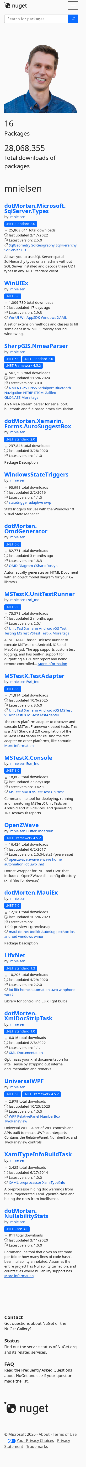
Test (20, 628)
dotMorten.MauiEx (31, 892)
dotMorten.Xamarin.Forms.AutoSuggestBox (37, 423)
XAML (62, 317)
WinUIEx (16, 283)
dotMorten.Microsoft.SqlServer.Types (35, 208)
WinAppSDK (30, 317)
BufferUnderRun (39, 830)
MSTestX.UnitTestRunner (39, 594)
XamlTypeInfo (53, 1182)
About (44, 1434)
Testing (10, 633)
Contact (13, 1317)
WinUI (14, 317)
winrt (8, 994)
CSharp (40, 565)
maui (13, 931)
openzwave (18, 859)
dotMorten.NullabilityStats (26, 1213)
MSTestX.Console (28, 757)
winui (38, 936)
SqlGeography (43, 245)
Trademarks (37, 1446)
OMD (13, 565)
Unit (12, 628)
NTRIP (28, 392)
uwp (47, 502)
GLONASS (12, 397)
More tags (30, 397)
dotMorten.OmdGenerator (26, 528)
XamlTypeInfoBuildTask (38, 1154)
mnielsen (17, 216)
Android (45, 628)
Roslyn (52, 565)
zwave (33, 859)
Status (12, 1340)
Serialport (46, 387)
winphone (67, 989)
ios (72, 931)
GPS (23, 387)
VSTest (35, 633)
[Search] (73, 19)
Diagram (26, 565)
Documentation (30, 1052)
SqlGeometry (19, 245)
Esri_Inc (32, 599)
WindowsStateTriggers (36, 474)
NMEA (14, 387)
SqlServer (12, 249)
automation (13, 864)
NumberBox (50, 1116)
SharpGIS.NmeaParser (36, 345)
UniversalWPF (24, 1081)
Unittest (57, 791)
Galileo (50, 392)
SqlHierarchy (66, 245)
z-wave (45, 859)
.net (41, 864)
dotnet (23, 931)
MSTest (23, 633)
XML (12, 1052)
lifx (16, 989)
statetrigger (18, 502)
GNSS (32, 387)
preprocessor (30, 1182)
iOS (56, 628)
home (57, 859)
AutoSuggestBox (55, 931)
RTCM (39, 392)
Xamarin (31, 628)
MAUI (26, 791)
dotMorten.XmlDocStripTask (28, 1016)
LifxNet (14, 955)
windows (25, 936)
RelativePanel (28, 1116)
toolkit (35, 931)
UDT (24, 249)
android (10, 936)
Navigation (13, 392)
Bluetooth (63, 387)
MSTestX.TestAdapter (34, 675)
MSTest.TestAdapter (43, 715)
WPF (12, 1116)
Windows (48, 317)
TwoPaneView (15, 1121)
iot (26, 864)
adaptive (36, 502)
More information (52, 663)
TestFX (46, 633)
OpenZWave (21, 825)
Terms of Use (65, 1434)
